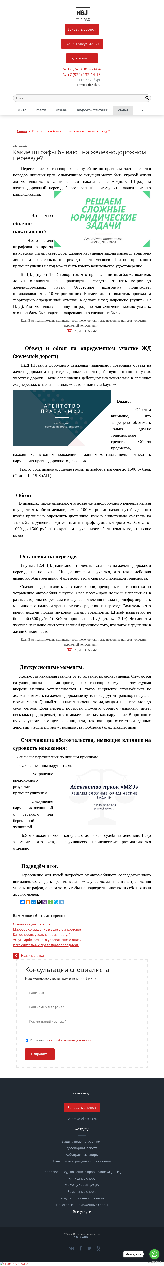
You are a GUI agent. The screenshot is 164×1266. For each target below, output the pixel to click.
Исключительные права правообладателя (46, 945)
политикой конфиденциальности (68, 1040)
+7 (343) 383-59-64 (84, 69)
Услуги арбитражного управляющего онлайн (48, 940)
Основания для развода (31, 924)
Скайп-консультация (82, 44)
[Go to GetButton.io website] (154, 1262)
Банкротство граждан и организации (82, 1161)
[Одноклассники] (28, 902)
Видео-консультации (92, 110)
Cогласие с (60, 1040)
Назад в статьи (32, 955)
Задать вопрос (82, 58)
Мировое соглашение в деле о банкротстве (47, 929)
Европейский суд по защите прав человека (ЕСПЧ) (82, 1171)
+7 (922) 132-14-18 (84, 75)
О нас (22, 110)
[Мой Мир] (33, 902)
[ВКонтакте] (22, 902)
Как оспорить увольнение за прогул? (42, 934)
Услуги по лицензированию (82, 1198)
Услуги (41, 110)
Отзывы (61, 110)
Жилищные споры (82, 1178)
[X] (39, 902)
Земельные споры (82, 1191)
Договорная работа (82, 1148)
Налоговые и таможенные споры (82, 1204)
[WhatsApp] (50, 902)
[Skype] (56, 902)
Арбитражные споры (82, 1154)
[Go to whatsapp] (154, 1254)
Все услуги (82, 1211)
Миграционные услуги (82, 1185)
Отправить (40, 1054)
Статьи (123, 110)
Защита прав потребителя (82, 1141)
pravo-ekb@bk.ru (89, 85)
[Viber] (44, 902)
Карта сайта (81, 1236)
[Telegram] (61, 902)
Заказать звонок (82, 29)
